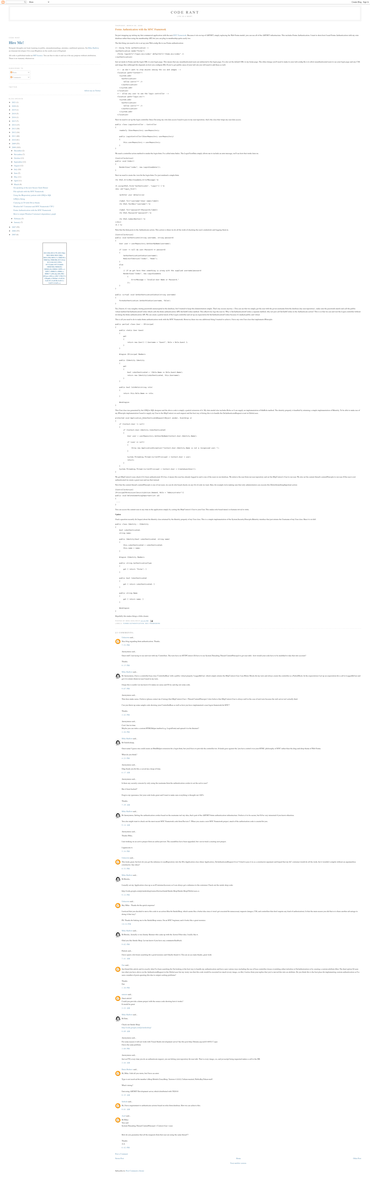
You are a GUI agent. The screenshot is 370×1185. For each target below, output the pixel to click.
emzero (124, 994)
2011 (14, 136)
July (16, 169)
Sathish (124, 1101)
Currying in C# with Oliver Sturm (26, 202)
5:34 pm (126, 851)
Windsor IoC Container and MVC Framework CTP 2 (33, 206)
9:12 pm (126, 895)
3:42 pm (126, 715)
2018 (14, 113)
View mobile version (238, 1163)
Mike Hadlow (127, 672)
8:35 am (126, 1095)
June (16, 173)
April (16, 180)
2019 (14, 109)
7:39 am (126, 805)
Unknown (125, 637)
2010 (14, 139)
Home (238, 1158)
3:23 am (126, 1008)
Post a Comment (121, 1154)
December (18, 150)
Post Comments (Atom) (135, 1170)
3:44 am (126, 1062)
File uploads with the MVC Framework (28, 191)
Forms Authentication (133, 623)
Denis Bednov (127, 1069)
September (18, 162)
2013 (14, 128)
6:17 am (126, 772)
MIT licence (38, 55)
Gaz (123, 965)
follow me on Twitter (93, 90)
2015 (14, 121)
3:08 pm (126, 1048)
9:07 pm (126, 688)
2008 (14, 147)
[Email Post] (151, 621)
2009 (14, 143)
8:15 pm (126, 665)
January (17, 222)
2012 (14, 132)
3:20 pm (126, 732)
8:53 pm (126, 868)
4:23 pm (126, 758)
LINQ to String (19, 199)
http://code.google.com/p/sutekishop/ (136, 1027)
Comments (16, 77)
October (17, 158)
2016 (14, 117)
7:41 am (126, 958)
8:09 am (126, 1031)
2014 (14, 124)
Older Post (357, 1158)
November (18, 154)
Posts (14, 72)
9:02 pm (126, 944)
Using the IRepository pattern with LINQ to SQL (32, 195)
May (16, 177)
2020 (14, 106)
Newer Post (119, 1158)
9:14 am (126, 825)
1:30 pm (126, 987)
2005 (14, 234)
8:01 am (126, 1109)
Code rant (185, 12)
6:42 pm (126, 1147)
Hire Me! (16, 42)
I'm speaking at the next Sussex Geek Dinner (30, 187)
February (17, 218)
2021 (14, 102)
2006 (14, 230)
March (17, 184)
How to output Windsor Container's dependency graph (34, 214)
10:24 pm (126, 924)
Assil (124, 1115)
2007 (14, 227)
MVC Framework (179, 35)
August (17, 165)
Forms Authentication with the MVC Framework (140, 29)
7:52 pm (126, 645)
